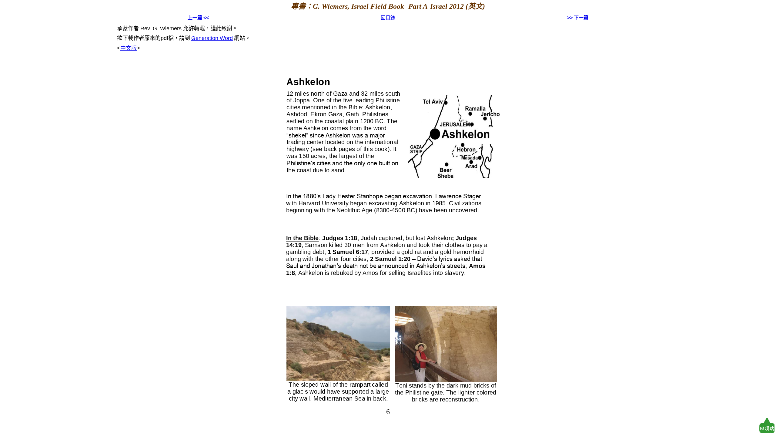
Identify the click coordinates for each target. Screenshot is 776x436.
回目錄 (388, 17)
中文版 (128, 48)
